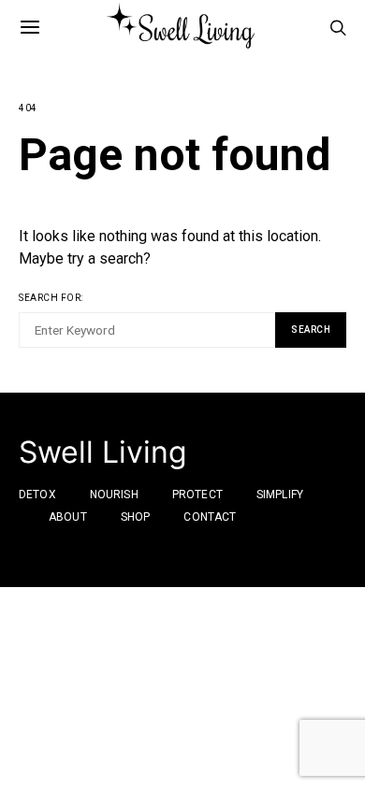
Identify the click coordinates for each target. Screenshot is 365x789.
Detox (37, 494)
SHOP (136, 517)
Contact (209, 517)
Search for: (51, 298)
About (68, 517)
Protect (197, 494)
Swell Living (103, 452)
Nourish (114, 494)
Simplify (279, 494)
